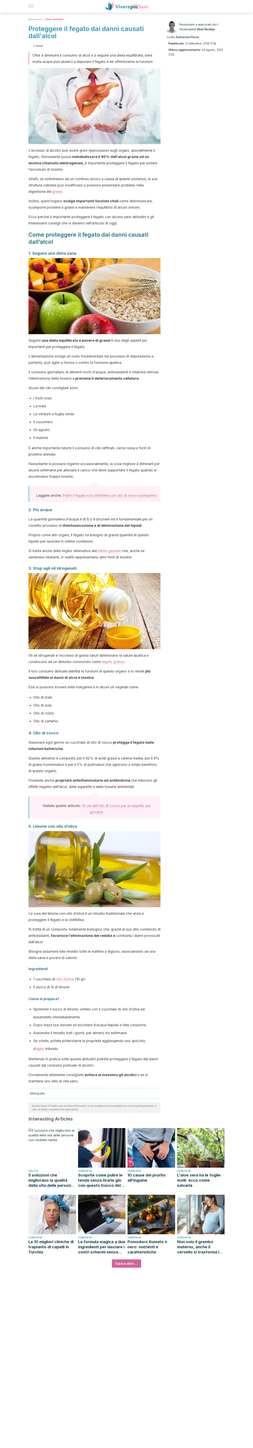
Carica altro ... (126, 1263)
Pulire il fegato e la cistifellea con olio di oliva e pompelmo (110, 495)
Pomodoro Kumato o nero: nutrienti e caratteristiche (147, 1246)
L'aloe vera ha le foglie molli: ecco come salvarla (199, 1180)
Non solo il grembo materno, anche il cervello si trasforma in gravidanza (199, 1247)
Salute (33, 1170)
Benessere (35, 19)
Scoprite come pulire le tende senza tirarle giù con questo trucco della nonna (101, 1180)
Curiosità (85, 1170)
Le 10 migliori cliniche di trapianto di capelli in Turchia (51, 1246)
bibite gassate (109, 551)
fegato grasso (113, 662)
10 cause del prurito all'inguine (146, 1178)
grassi (57, 191)
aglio (40, 1049)
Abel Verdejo (206, 29)
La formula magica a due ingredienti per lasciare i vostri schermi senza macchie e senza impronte (101, 1247)
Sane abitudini (54, 19)
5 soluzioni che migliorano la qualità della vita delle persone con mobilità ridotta (50, 1180)
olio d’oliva (65, 979)
